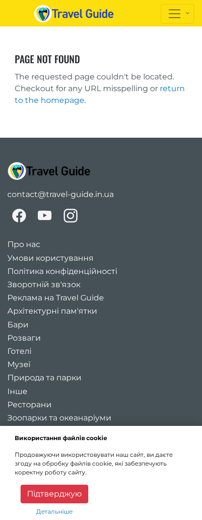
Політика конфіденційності (62, 271)
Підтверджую (54, 493)
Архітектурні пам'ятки (52, 311)
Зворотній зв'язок (43, 284)
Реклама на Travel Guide (55, 297)
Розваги (24, 338)
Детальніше (54, 511)
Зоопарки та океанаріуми (59, 417)
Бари (17, 324)
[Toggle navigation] (177, 14)
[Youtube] (45, 215)
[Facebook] (19, 215)
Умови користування (50, 258)
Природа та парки (44, 377)
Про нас (23, 244)
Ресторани (29, 404)
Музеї (18, 364)
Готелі (19, 351)
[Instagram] (70, 215)
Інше (17, 391)
